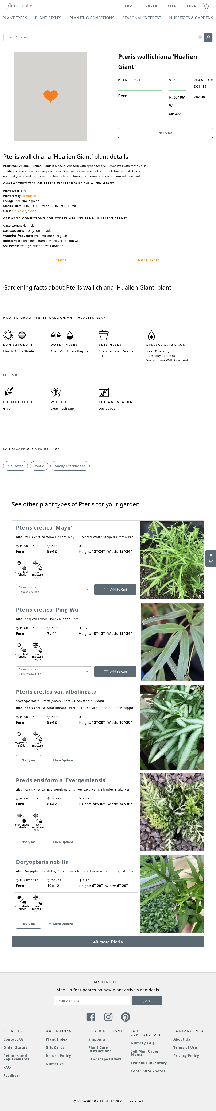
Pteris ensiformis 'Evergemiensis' (61, 780)
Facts (61, 260)
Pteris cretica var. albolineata (56, 691)
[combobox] (53, 590)
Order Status (15, 1047)
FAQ (7, 1067)
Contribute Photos (148, 1071)
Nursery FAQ (142, 1043)
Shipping (96, 1039)
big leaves (19, 211)
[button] (200, 37)
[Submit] (208, 37)
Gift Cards (55, 1047)
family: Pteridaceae (70, 466)
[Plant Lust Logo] (19, 6)
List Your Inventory (149, 1063)
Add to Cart (118, 589)
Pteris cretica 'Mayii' (44, 527)
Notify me (165, 132)
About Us (181, 1039)
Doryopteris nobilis (42, 861)
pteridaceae (30, 196)
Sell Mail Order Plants (144, 1053)
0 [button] (206, 4)
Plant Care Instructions (100, 1049)
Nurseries (55, 1064)
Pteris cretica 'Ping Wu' (48, 609)
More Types (149, 260)
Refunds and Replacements (16, 1057)
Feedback (12, 1075)
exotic (32, 211)
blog (192, 6)
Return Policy (58, 1055)
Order (151, 6)
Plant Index (57, 1039)
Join (147, 1000)
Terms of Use (185, 1047)
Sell (172, 6)
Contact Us (13, 1039)
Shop (130, 6)
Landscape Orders (105, 1059)
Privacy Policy (186, 1055)
